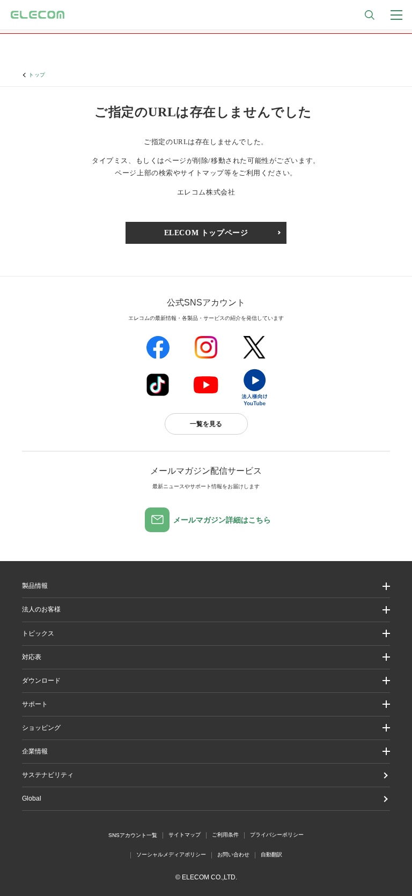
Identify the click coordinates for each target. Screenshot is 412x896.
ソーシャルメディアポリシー (171, 854)
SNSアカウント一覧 (132, 835)
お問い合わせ (233, 854)
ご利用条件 (225, 835)
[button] (206, 633)
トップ (37, 75)
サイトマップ (184, 835)
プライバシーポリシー (277, 835)
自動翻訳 (271, 854)
